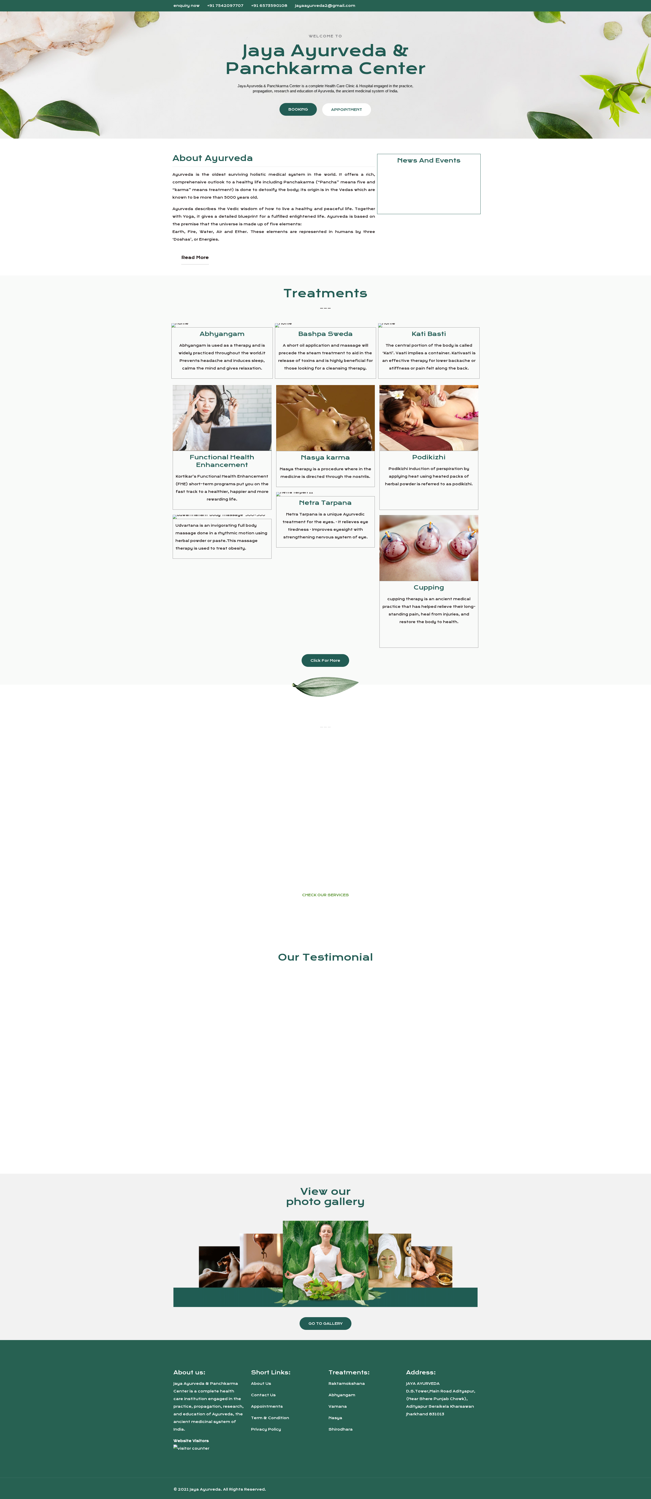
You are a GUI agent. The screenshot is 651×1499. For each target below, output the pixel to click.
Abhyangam (342, 1395)
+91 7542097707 (225, 6)
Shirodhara (341, 1429)
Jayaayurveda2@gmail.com (325, 6)
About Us (261, 1384)
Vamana (338, 1406)
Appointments (267, 1406)
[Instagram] (475, 5)
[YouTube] (468, 5)
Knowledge (401, 206)
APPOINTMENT (346, 110)
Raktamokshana (347, 1384)
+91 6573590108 (269, 6)
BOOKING (298, 109)
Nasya (335, 1418)
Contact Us (263, 1395)
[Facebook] (461, 5)
